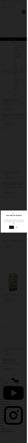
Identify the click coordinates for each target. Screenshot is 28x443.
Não (16, 227)
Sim (11, 227)
